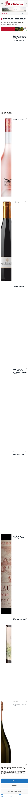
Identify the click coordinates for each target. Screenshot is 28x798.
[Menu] (2, 3)
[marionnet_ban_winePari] (14, 31)
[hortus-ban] (14, 11)
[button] (26, 765)
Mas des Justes (16, 203)
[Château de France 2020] (6, 324)
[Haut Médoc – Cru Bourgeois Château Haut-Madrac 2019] (6, 574)
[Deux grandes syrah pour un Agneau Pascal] (6, 657)
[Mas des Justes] (6, 241)
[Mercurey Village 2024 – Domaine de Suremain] (6, 491)
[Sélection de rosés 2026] (6, 158)
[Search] (26, 3)
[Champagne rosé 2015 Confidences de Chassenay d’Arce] (6, 741)
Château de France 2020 (19, 286)
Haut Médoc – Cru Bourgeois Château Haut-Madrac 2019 (19, 537)
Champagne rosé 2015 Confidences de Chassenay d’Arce (19, 704)
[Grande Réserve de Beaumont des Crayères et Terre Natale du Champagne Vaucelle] (6, 407)
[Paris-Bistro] (14, 3)
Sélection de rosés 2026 (18, 119)
